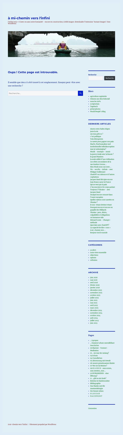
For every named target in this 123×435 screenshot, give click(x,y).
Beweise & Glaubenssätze (100, 381)
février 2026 (95, 285)
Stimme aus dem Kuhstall (100, 99)
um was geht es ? (96, 134)
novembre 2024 (96, 313)
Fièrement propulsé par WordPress (43, 424)
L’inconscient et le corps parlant (102, 187)
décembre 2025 (96, 290)
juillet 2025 (94, 298)
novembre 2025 (96, 293)
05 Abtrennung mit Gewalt (100, 361)
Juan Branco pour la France (100, 182)
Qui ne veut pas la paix (98, 185)
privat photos (95, 109)
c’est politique (95, 136)
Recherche (92, 75)
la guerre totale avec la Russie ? (102, 154)
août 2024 (94, 318)
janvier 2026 (95, 288)
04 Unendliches (96, 358)
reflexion (93, 260)
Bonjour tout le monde (98, 233)
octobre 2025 (95, 295)
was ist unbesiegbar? (98, 149)
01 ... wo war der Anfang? (99, 353)
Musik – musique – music (100, 152)
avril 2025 (94, 305)
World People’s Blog (98, 112)
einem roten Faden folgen (100, 129)
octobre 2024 (95, 315)
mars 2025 (94, 308)
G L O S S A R (95, 394)
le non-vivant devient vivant (101, 205)
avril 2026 (94, 283)
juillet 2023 (94, 321)
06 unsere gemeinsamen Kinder (102, 363)
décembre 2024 (96, 310)
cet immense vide (97, 217)
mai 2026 (93, 280)
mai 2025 (93, 303)
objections (94, 255)
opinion (93, 258)
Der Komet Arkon (97, 391)
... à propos (94, 340)
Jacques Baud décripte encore (101, 180)
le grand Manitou (96, 157)
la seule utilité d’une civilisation (102, 159)
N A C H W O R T (96, 396)
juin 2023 (93, 323)
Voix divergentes (96, 139)
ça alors (93, 250)
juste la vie (94, 131)
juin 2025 (93, 300)
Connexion (92, 408)
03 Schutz (94, 356)
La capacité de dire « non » (100, 228)
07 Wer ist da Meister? (98, 366)
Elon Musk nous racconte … (100, 167)
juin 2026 (94, 278)
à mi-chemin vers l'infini (29, 18)
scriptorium (94, 104)
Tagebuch (94, 106)
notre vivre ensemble (98, 253)
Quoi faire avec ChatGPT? (99, 225)
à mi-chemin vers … (97, 230)
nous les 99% (95, 101)
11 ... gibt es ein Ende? (98, 378)
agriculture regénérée (98, 96)
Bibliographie (95, 383)
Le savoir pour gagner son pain (102, 142)
